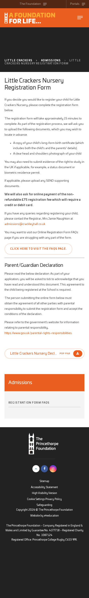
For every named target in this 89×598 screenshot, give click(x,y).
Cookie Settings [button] (36, 499)
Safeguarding (44, 505)
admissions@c (14, 224)
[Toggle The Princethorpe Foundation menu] (80, 17)
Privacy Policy (53, 499)
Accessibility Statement (44, 487)
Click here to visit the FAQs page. (38, 249)
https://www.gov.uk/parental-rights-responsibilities (38, 333)
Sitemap (44, 481)
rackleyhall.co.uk (34, 224)
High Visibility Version (44, 493)
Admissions (51, 60)
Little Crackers (18, 60)
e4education (51, 516)
